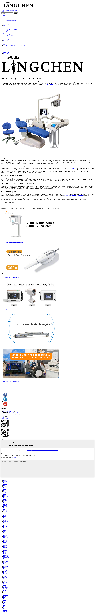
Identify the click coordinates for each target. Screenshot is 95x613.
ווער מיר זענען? (9, 34)
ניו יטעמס (8, 24)
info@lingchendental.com (14, 412)
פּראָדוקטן (5, 16)
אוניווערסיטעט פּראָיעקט (11, 38)
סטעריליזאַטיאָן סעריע (11, 20)
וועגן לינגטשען (6, 33)
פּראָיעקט (8, 36)
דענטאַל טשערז (9, 18)
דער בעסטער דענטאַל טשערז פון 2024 (73, 195)
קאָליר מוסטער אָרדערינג (11, 29)
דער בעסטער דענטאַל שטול (50, 84)
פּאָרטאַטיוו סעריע (10, 21)
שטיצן (4, 26)
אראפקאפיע (8, 28)
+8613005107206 (7, 411)
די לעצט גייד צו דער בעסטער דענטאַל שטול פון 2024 (14, 45)
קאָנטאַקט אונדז (6, 40)
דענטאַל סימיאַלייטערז (11, 23)
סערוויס (7, 30)
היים (4, 15)
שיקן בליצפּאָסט (4, 417)
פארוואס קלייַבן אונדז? (11, 35)
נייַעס (4, 25)
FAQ (7, 31)
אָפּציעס (7, 19)
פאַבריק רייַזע (9, 39)
